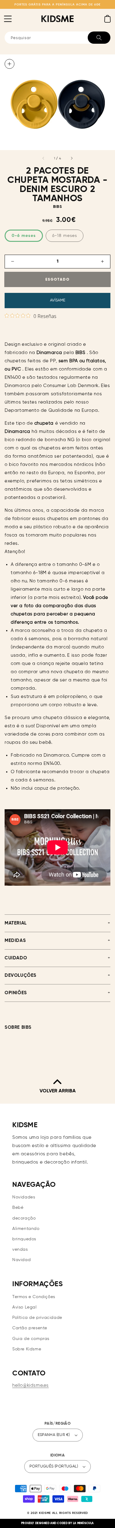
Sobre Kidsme (26, 1349)
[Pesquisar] (99, 37)
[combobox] (57, 37)
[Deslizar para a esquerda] (43, 158)
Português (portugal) (53, 1466)
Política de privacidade (37, 1318)
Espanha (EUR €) (54, 1435)
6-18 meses (64, 236)
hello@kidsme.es (30, 1385)
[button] (7, 18)
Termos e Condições (33, 1297)
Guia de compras (30, 1339)
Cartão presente (29, 1328)
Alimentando (26, 1229)
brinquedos (24, 1239)
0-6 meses (24, 236)
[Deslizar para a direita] (71, 158)
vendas (20, 1249)
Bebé (17, 1207)
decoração (24, 1218)
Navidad (21, 1260)
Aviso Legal (24, 1307)
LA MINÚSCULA (83, 1523)
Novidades (23, 1197)
